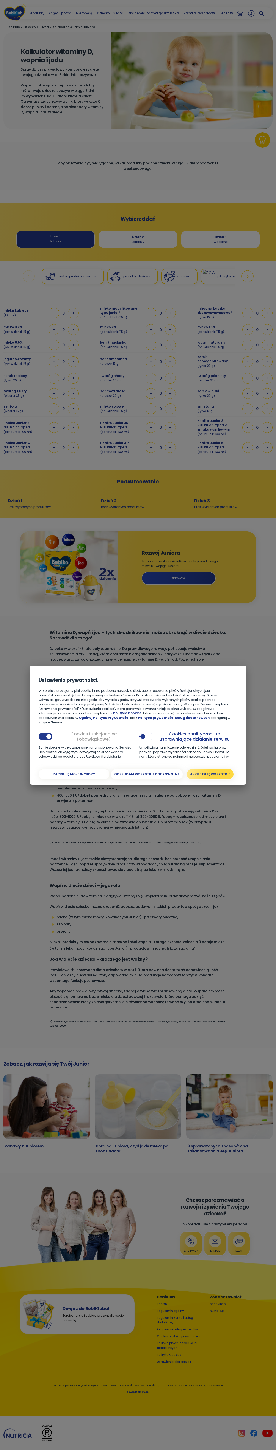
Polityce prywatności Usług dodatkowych (174, 717)
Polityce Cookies (127, 713)
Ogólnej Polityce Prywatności (104, 717)
